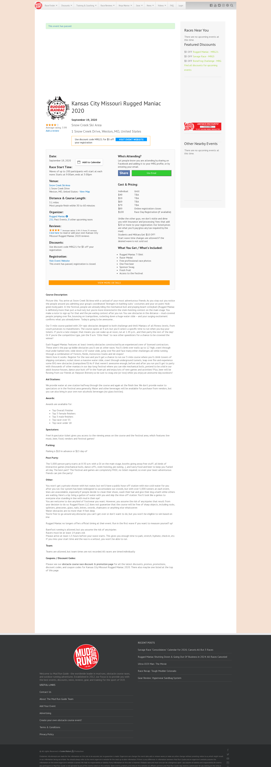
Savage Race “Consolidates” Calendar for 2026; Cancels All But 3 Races (175, 649)
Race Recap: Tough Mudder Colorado (157, 670)
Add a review (52, 130)
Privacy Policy (47, 734)
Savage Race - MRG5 (204, 56)
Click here (54, 232)
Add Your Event (48, 706)
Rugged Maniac (57, 216)
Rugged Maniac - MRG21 (205, 51)
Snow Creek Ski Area (59, 185)
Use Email (151, 173)
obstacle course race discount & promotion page (87, 564)
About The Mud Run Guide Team (56, 698)
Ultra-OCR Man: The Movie (152, 663)
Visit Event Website (59, 260)
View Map (85, 191)
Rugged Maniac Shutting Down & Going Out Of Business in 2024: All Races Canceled (182, 656)
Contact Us (45, 691)
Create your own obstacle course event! (61, 720)
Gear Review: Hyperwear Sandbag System (159, 677)
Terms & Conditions (50, 727)
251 (51, 219)
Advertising (45, 713)
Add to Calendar (91, 162)
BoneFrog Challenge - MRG (207, 60)
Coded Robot (65, 751)
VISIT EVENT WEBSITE (131, 139)
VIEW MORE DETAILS (109, 282)
